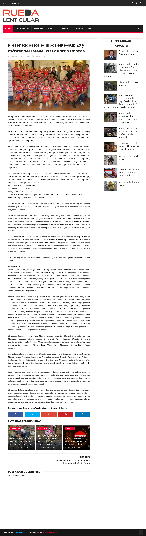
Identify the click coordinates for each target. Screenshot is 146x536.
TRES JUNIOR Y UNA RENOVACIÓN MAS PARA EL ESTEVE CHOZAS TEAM (47, 440)
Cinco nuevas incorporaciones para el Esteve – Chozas (76, 441)
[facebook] (132, 3)
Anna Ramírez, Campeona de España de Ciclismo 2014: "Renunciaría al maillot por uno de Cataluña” (121, 101)
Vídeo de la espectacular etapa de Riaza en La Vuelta (128, 118)
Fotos (79, 28)
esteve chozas (41, 56)
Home (5, 3)
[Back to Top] (141, 532)
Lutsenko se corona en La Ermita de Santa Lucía (129, 172)
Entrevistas (22, 28)
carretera (15, 428)
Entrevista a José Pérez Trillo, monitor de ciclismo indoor (129, 146)
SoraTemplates (21, 532)
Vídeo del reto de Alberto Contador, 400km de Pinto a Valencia (128, 133)
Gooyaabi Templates (52, 532)
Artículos (66, 28)
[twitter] (136, 3)
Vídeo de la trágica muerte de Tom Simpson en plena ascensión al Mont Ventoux (121, 70)
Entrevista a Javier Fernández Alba (128, 53)
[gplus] (141, 3)
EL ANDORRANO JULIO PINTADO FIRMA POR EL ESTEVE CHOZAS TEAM (21, 441)
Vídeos (52, 28)
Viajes (91, 28)
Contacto (14, 3)
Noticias (39, 28)
